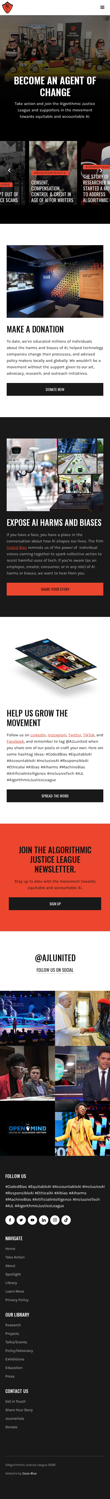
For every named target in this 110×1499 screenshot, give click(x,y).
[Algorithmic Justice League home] (7, 7)
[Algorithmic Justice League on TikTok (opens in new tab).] (66, 1220)
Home (10, 1248)
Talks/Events (16, 1342)
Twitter (74, 735)
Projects (12, 1333)
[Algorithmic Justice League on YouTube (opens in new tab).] (32, 1220)
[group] (55, 173)
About (10, 1265)
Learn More (14, 1291)
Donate (11, 1427)
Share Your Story (19, 1410)
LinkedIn (38, 735)
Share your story (55, 589)
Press (9, 1376)
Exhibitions (14, 1359)
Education (13, 1367)
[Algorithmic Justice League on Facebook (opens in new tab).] (10, 1220)
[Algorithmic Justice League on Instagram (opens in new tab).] (55, 1220)
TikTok (89, 735)
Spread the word (55, 796)
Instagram (57, 735)
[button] (102, 7)
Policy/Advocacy (19, 1350)
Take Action (15, 1257)
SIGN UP (55, 903)
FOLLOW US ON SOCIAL (55, 970)
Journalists (14, 1418)
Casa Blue (29, 1473)
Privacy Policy (17, 1300)
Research (13, 1325)
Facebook (15, 741)
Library (11, 1283)
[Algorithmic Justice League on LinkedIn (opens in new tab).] (43, 1220)
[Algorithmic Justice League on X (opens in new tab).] (21, 1220)
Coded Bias (17, 547)
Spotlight (13, 1274)
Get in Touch (15, 1401)
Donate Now (55, 389)
